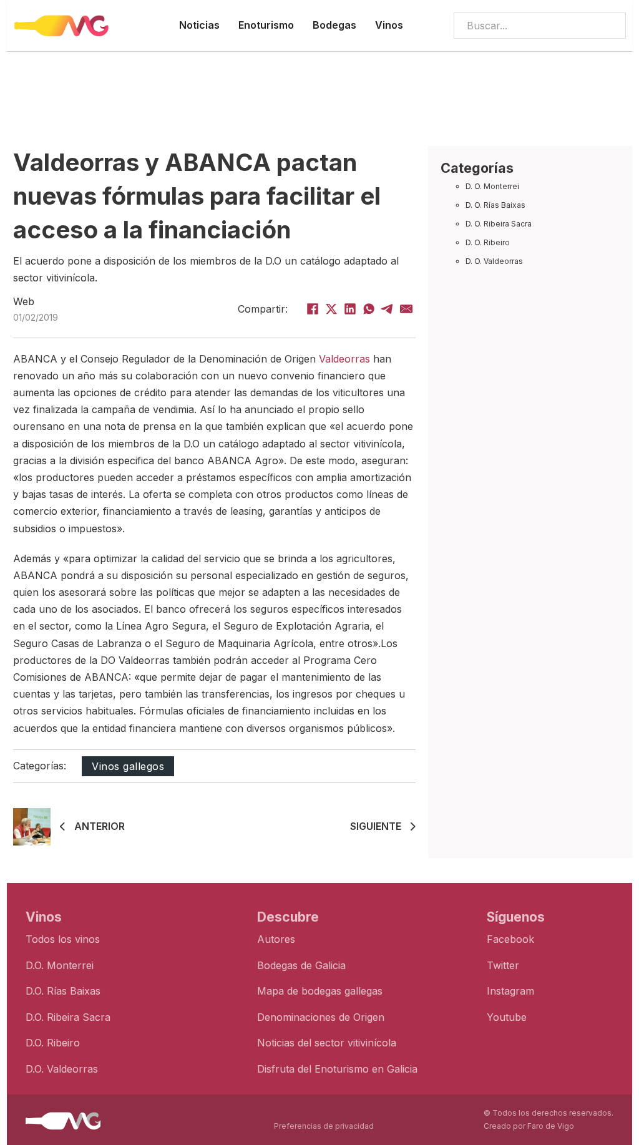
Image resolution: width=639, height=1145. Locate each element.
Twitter (503, 965)
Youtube (507, 1017)
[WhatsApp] (368, 309)
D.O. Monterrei (60, 965)
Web (23, 301)
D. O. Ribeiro (488, 242)
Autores (276, 939)
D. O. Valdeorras (494, 261)
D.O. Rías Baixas (63, 991)
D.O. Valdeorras (62, 1069)
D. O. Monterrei (492, 186)
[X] (331, 309)
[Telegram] (387, 309)
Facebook (510, 939)
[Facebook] (312, 309)
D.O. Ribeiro (53, 1042)
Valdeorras (344, 359)
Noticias (199, 25)
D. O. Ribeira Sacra (499, 223)
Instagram (510, 991)
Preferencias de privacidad (324, 1126)
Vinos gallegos (128, 766)
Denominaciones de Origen (320, 1017)
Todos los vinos (63, 939)
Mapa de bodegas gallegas (320, 991)
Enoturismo (266, 25)
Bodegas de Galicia (301, 965)
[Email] (406, 309)
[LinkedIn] (350, 309)
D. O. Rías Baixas (495, 205)
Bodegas (334, 25)
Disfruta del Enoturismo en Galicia (337, 1069)
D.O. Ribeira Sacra (68, 1017)
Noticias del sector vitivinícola (326, 1042)
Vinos (389, 25)
